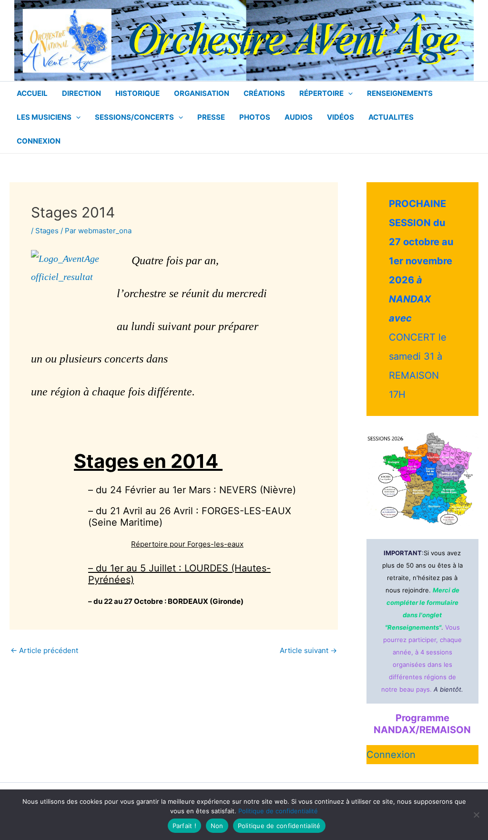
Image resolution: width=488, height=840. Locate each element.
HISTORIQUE (137, 93)
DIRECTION (81, 93)
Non (217, 826)
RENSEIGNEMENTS (400, 93)
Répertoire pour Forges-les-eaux (187, 544)
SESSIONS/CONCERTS (134, 117)
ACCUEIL (32, 93)
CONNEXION (39, 140)
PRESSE (211, 117)
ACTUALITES (391, 117)
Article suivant (308, 650)
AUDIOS (299, 117)
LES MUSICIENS (44, 117)
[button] (348, 93)
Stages (47, 230)
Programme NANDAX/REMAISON (422, 724)
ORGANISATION (201, 93)
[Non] (476, 814)
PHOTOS (254, 117)
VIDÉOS (340, 117)
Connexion (391, 754)
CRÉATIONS (264, 93)
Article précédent (44, 650)
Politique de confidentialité (278, 811)
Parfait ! (184, 826)
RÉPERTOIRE (321, 93)
